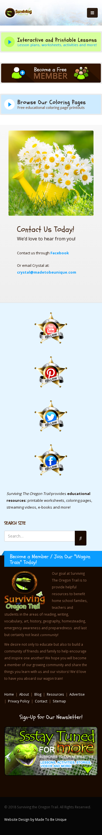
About (24, 694)
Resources (55, 694)
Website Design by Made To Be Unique (35, 819)
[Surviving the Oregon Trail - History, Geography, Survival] (18, 12)
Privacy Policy (18, 701)
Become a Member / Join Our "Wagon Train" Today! (50, 559)
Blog (37, 694)
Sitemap (59, 701)
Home (9, 694)
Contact (41, 701)
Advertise (77, 694)
